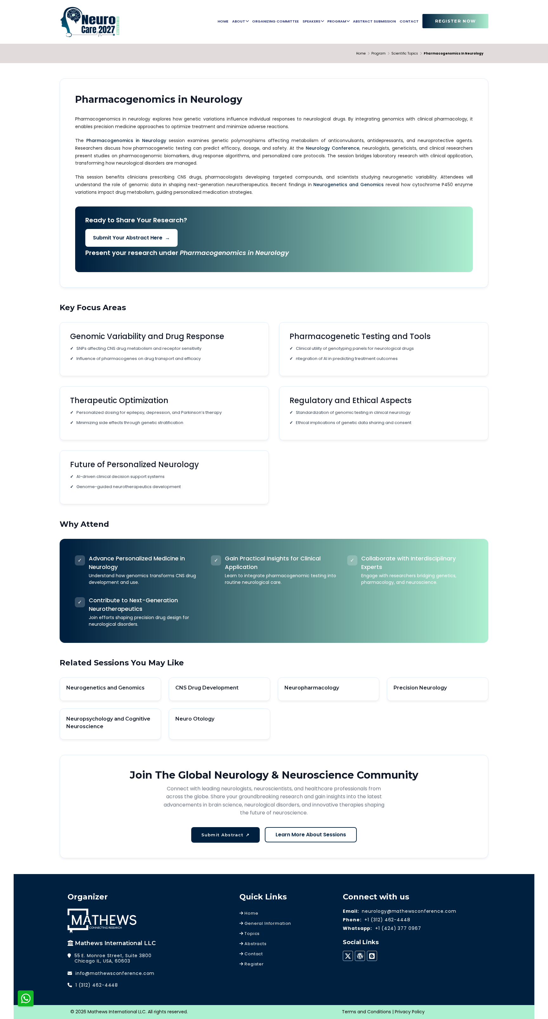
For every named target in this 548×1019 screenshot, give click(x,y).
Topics (251, 934)
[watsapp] (25, 998)
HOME (223, 21)
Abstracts (254, 944)
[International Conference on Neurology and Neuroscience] (90, 21)
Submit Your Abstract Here (131, 237)
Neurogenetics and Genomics (348, 184)
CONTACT (409, 21)
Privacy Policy (410, 1012)
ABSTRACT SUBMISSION (374, 21)
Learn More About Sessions (311, 834)
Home (361, 53)
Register (253, 964)
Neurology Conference (332, 148)
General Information (267, 923)
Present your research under (187, 252)
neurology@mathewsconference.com (409, 911)
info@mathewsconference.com (115, 973)
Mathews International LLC (115, 943)
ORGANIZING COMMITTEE (275, 21)
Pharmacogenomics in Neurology (126, 140)
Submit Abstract (225, 834)
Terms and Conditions (366, 1012)
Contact (253, 954)
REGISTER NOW (455, 20)
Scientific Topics (404, 53)
